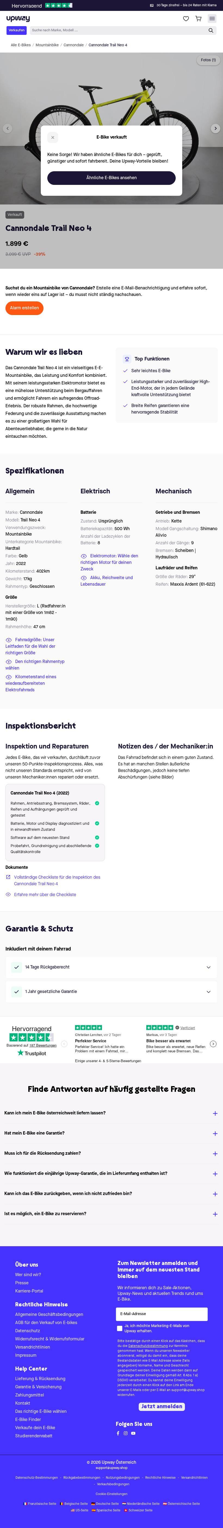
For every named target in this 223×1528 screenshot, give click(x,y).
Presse (22, 1283)
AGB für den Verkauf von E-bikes (46, 1323)
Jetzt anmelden (161, 1407)
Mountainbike (47, 45)
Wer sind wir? (28, 1275)
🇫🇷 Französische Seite (39, 1504)
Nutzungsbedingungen (123, 1478)
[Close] (116, 4)
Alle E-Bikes (21, 45)
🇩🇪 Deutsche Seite (105, 1504)
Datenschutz (27, 1331)
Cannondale (74, 45)
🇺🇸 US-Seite (79, 1510)
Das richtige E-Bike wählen (41, 1412)
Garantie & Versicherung (38, 1387)
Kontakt (22, 1403)
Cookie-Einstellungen (112, 1494)
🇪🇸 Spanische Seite (106, 1510)
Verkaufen (16, 30)
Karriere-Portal (29, 1291)
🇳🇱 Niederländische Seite (141, 1504)
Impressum (25, 1355)
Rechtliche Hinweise (160, 1478)
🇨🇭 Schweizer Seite (138, 1510)
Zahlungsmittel (29, 1395)
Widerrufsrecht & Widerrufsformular (49, 1339)
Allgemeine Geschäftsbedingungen (49, 1315)
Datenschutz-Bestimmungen (37, 1478)
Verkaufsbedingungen (113, 1484)
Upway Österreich (119, 1462)
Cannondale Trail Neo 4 (108, 45)
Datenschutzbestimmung (148, 1346)
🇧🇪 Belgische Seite (74, 1504)
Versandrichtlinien (32, 1347)
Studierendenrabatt (33, 1436)
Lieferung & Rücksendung (40, 1379)
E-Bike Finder (28, 1420)
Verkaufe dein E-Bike (35, 1428)
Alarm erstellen (24, 308)
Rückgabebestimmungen (81, 1478)
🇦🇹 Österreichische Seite (181, 1504)
